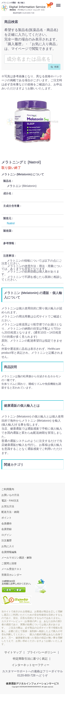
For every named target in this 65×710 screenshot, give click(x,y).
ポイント (6, 517)
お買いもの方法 (10, 494)
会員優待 (6, 523)
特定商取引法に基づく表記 (30, 658)
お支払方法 (7, 506)
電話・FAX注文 (10, 500)
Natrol (11, 223)
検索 (56, 67)
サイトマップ (13, 652)
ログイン (6, 534)
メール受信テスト (11, 569)
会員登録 (6, 529)
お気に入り (7, 546)
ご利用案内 (7, 489)
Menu (58, 3)
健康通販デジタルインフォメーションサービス (32, 683)
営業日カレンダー (11, 574)
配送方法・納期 (10, 511)
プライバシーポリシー (41, 652)
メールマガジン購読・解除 (16, 557)
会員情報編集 (9, 551)
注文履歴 (6, 540)
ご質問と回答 (9, 563)
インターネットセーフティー (30, 664)
